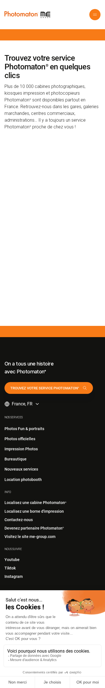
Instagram (13, 576)
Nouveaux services (21, 469)
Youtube (12, 559)
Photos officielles (19, 439)
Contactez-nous (18, 519)
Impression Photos (21, 449)
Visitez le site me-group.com (29, 536)
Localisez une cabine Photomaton (35, 502)
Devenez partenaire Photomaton (34, 528)
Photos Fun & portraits (24, 428)
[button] (95, 14)
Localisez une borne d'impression (34, 511)
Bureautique (15, 459)
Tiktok (10, 568)
